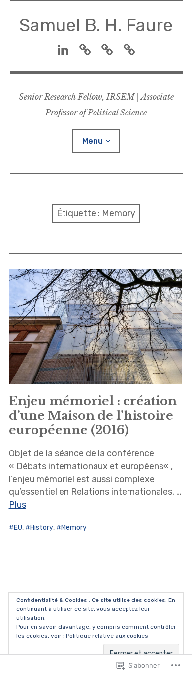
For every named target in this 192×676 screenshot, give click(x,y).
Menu (92, 141)
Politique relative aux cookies (107, 635)
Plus (17, 504)
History (41, 528)
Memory (74, 528)
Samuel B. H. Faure (96, 25)
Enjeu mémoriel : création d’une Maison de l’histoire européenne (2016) (93, 415)
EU (18, 528)
